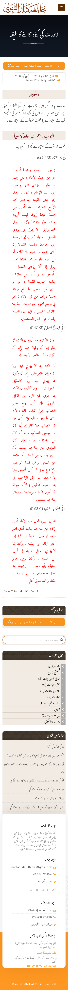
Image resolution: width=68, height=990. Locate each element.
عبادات (43, 80)
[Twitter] (26, 591)
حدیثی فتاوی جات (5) (49, 679)
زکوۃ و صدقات (30, 80)
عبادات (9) (54, 697)
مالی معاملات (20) (51, 715)
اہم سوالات (54, 667)
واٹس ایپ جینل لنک (46, 953)
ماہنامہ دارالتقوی (52, 722)
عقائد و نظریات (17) (50, 703)
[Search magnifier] (61, 640)
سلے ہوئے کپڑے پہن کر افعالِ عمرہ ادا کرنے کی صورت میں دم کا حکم (37, 807)
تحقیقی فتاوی (54, 673)
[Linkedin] (38, 591)
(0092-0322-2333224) (41, 966)
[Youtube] (37, 890)
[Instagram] (43, 890)
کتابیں (57, 709)
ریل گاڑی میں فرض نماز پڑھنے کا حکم (49, 798)
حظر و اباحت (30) (50, 685)
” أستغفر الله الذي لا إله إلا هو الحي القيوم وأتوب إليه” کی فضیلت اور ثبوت (35, 756)
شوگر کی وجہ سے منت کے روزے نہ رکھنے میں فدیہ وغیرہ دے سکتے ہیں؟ (36, 781)
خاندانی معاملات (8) (50, 691)
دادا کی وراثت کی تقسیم (55, 747)
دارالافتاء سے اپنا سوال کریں (35, 65)
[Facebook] (21, 591)
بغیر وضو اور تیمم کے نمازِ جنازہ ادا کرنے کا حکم (46, 790)
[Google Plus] (32, 591)
